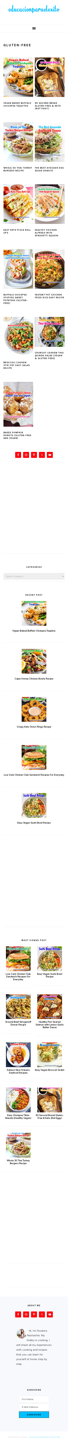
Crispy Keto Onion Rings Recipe (34, 726)
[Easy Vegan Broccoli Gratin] (49, 1066)
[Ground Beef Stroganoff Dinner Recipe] (18, 1018)
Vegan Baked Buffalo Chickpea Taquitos (17, 104)
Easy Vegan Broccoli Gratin (50, 1070)
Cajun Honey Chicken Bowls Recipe (34, 678)
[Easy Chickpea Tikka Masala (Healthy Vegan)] (18, 1111)
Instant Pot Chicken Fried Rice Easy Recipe (49, 296)
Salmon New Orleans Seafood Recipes (18, 1071)
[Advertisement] (34, 513)
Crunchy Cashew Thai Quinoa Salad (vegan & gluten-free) (49, 355)
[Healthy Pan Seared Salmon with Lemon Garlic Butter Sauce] (49, 1018)
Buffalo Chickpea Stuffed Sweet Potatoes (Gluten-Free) (15, 298)
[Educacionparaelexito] (34, 18)
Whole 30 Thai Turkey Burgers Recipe (17, 169)
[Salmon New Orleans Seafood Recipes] (18, 1066)
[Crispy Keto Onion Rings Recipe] (34, 709)
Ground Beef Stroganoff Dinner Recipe (18, 1023)
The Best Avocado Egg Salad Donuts (49, 169)
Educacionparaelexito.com (44, 1437)
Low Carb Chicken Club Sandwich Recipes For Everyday (34, 774)
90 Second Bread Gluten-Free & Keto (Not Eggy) (48, 106)
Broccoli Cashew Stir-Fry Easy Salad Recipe (16, 365)
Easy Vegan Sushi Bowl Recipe (34, 822)
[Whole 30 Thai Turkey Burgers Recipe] (18, 1156)
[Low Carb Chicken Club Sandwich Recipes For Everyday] (34, 757)
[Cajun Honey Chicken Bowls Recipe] (34, 661)
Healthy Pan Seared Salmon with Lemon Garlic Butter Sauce (50, 1024)
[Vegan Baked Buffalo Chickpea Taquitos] (34, 613)
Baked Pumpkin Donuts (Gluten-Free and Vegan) (17, 435)
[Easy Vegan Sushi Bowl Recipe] (34, 805)
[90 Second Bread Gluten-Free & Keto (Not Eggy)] (49, 1111)
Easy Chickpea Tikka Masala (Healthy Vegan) (18, 1116)
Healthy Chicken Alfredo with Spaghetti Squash (47, 233)
